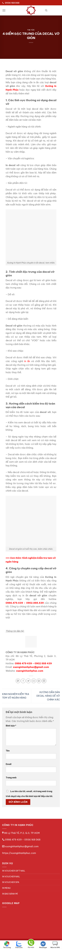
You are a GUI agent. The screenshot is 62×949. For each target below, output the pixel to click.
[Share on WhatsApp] (18, 680)
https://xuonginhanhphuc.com (19, 853)
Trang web (11, 777)
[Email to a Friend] (33, 680)
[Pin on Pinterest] (38, 680)
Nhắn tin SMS (55, 947)
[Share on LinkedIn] (44, 680)
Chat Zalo (19, 947)
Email (8, 764)
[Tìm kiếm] (46, 10)
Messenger (43, 947)
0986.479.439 (14, 602)
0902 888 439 (43, 663)
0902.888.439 (35, 602)
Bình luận (11, 725)
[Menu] (4, 10)
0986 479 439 (23, 663)
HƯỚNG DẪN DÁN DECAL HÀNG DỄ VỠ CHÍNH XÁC (48, 696)
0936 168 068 (32, 839)
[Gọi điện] (31, 943)
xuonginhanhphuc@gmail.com (21, 846)
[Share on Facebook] (23, 680)
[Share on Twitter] (28, 680)
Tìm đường (7, 947)
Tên (8, 750)
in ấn (27, 361)
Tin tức (31, 30)
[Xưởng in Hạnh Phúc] (31, 10)
